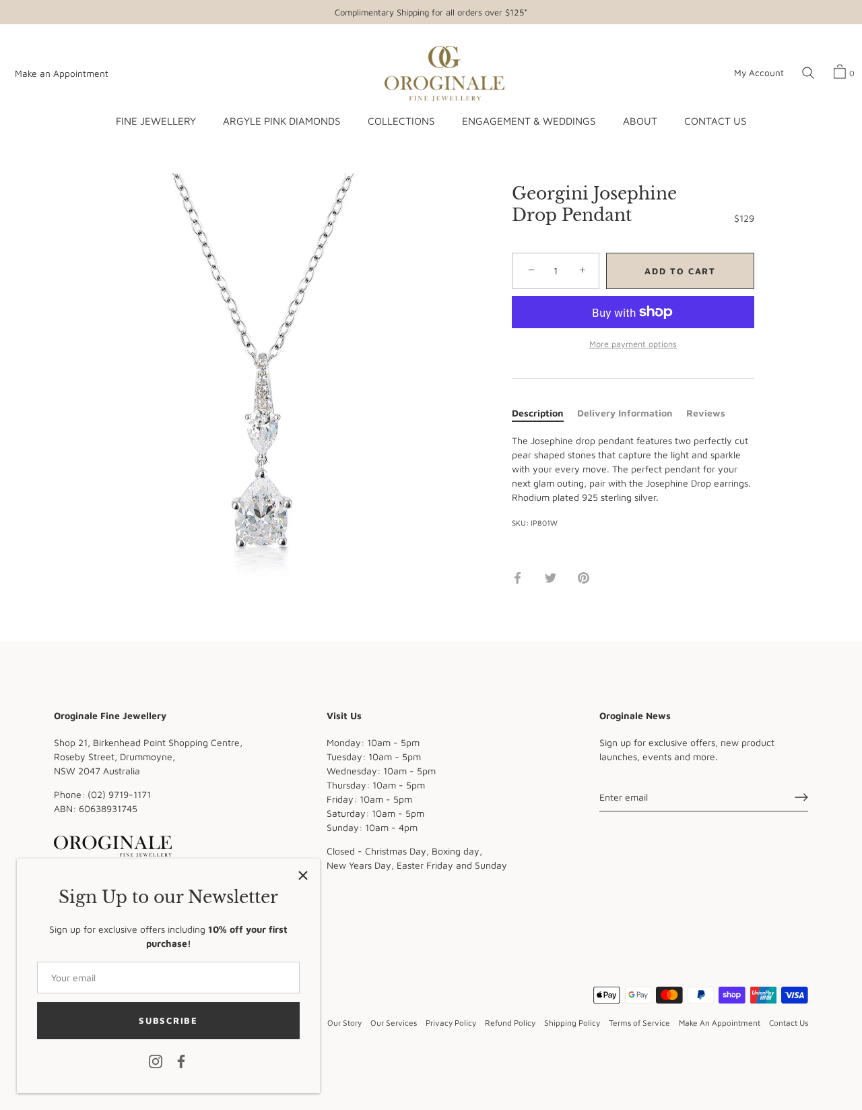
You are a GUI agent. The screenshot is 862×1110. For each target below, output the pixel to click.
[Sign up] (801, 797)
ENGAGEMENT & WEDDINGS (528, 121)
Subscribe (168, 1020)
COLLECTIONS (401, 121)
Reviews (705, 413)
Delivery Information (625, 413)
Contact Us (788, 1022)
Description (538, 413)
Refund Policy (510, 1022)
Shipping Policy (572, 1022)
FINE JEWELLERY (156, 121)
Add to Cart (680, 271)
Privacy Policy (451, 1022)
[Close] (303, 875)
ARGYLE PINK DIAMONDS (281, 121)
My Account (759, 72)
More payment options (633, 344)
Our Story (344, 1022)
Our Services (393, 1022)
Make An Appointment (719, 1022)
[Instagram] (155, 1060)
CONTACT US (715, 121)
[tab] (544, 413)
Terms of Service (639, 1022)
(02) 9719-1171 (119, 794)
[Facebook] (181, 1060)
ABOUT (640, 121)
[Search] (808, 73)
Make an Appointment (61, 73)
